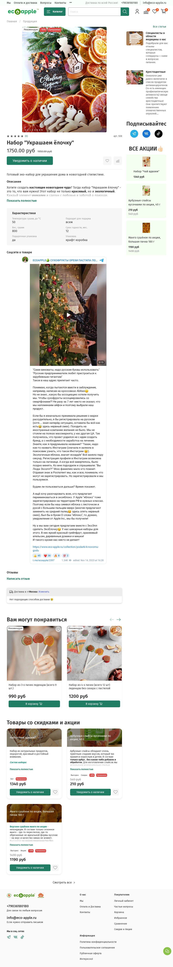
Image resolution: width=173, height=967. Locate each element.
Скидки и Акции (123, 929)
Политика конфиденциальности (98, 942)
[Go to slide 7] (39, 129)
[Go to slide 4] (32, 129)
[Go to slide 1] (25, 129)
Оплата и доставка (25, 2)
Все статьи (159, 26)
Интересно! (86, 959)
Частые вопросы (123, 906)
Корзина (119, 912)
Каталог (58, 11)
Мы (9, 2)
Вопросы (46, 2)
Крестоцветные (156, 71)
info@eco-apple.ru (154, 2)
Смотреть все (63, 882)
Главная (12, 21)
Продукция (30, 21)
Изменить (44, 591)
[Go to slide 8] (41, 129)
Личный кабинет (123, 900)
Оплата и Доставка (90, 906)
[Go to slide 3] (30, 129)
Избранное (120, 918)
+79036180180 (129, 2)
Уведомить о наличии (30, 161)
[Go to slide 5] (34, 129)
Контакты (60, 2)
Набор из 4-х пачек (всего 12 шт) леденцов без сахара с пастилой (89, 686)
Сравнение (120, 923)
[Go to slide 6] (37, 129)
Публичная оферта (91, 953)
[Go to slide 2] (27, 129)
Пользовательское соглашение (97, 947)
